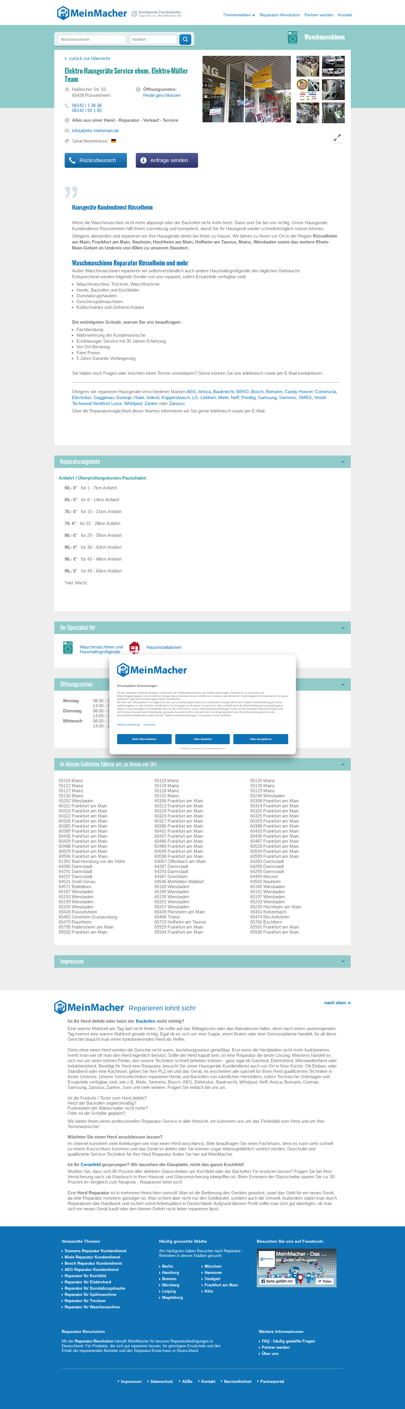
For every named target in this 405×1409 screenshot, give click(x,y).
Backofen (145, 1021)
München (213, 1266)
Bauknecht (223, 391)
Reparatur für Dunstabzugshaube (95, 1288)
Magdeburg (172, 1297)
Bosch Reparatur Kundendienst (93, 1263)
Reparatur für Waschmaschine (92, 1307)
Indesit (152, 397)
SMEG (305, 397)
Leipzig (169, 1291)
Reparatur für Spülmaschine (90, 1294)
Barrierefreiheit (237, 1381)
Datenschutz (162, 1381)
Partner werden (319, 14)
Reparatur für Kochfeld (85, 1276)
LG (195, 397)
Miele (223, 397)
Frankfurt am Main (221, 1285)
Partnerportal (272, 1381)
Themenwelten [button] (237, 14)
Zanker (151, 403)
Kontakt (345, 14)
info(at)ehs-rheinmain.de (95, 130)
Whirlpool (133, 403)
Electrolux (81, 397)
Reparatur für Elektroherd (88, 1282)
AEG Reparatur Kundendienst (92, 1269)
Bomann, (275, 391)
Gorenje (124, 397)
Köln (209, 1291)
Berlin (167, 1266)
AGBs (187, 1381)
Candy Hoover (298, 391)
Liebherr (208, 397)
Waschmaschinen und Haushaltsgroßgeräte (101, 649)
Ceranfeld (91, 1164)
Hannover (213, 1272)
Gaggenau (104, 397)
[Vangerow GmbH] (92, 13)
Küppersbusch (176, 397)
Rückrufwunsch (97, 160)
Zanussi (176, 403)
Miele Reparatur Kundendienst (92, 1257)
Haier (139, 397)
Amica (204, 391)
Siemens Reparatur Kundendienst (95, 1251)
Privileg (248, 397)
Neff (235, 397)
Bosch (257, 391)
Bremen (169, 1279)
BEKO (242, 391)
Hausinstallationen (164, 647)
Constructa (325, 391)
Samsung (267, 397)
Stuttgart (212, 1279)
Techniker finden (185, 39)
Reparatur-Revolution (280, 14)
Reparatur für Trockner (85, 1301)
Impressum (131, 1381)
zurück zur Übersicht (89, 58)
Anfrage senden (168, 160)
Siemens (287, 397)
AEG (191, 391)
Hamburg (170, 1272)
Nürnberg (170, 1285)
